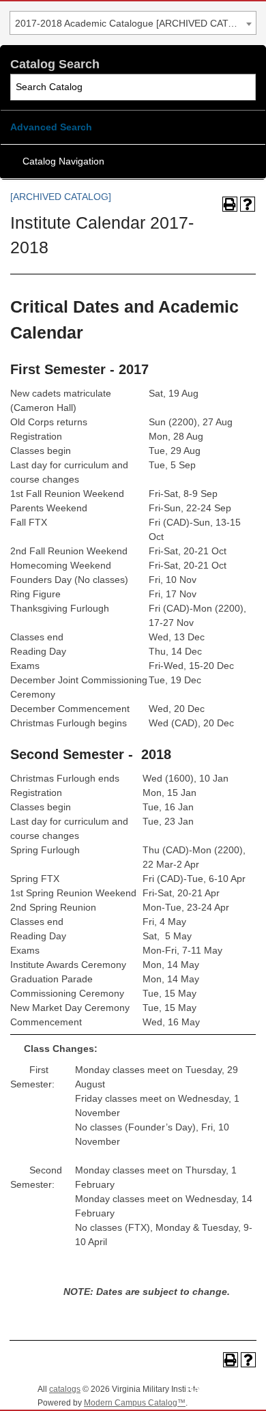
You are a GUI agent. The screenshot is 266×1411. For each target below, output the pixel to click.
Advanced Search (51, 127)
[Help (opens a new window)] (247, 204)
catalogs (64, 1389)
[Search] (243, 87)
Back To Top (218, 1389)
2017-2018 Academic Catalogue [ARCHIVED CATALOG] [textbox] (135, 23)
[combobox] (133, 23)
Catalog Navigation (63, 161)
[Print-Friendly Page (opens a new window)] (229, 204)
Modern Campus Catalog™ (135, 1403)
